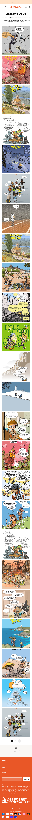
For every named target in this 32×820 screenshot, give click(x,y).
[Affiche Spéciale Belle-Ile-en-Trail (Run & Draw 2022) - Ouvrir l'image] (16, 633)
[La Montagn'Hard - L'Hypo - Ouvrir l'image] (16, 455)
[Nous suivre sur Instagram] (19, 808)
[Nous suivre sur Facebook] (12, 808)
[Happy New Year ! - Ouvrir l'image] (16, 337)
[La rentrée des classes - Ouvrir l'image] (16, 129)
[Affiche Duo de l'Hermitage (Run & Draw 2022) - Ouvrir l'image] (16, 99)
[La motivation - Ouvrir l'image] (16, 485)
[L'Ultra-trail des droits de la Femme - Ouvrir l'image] (16, 366)
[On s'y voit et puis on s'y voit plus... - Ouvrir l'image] (16, 693)
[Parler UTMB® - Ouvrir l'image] (16, 722)
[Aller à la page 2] (19, 741)
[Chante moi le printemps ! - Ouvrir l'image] (16, 40)
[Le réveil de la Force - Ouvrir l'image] (16, 218)
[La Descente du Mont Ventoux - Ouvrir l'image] (16, 396)
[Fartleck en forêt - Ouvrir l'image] (16, 307)
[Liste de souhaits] (29, 7)
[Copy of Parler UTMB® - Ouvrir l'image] (16, 188)
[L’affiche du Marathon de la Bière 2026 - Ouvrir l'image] (16, 574)
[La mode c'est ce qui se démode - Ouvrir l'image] (16, 426)
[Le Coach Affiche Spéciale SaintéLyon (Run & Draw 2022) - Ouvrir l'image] (16, 159)
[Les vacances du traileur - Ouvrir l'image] (16, 663)
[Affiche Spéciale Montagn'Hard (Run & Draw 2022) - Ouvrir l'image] (16, 70)
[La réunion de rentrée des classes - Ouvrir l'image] (16, 544)
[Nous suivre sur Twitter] (16, 808)
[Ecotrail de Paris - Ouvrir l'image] (16, 277)
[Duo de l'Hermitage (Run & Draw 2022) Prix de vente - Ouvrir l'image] (16, 248)
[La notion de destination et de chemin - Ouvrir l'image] (16, 515)
